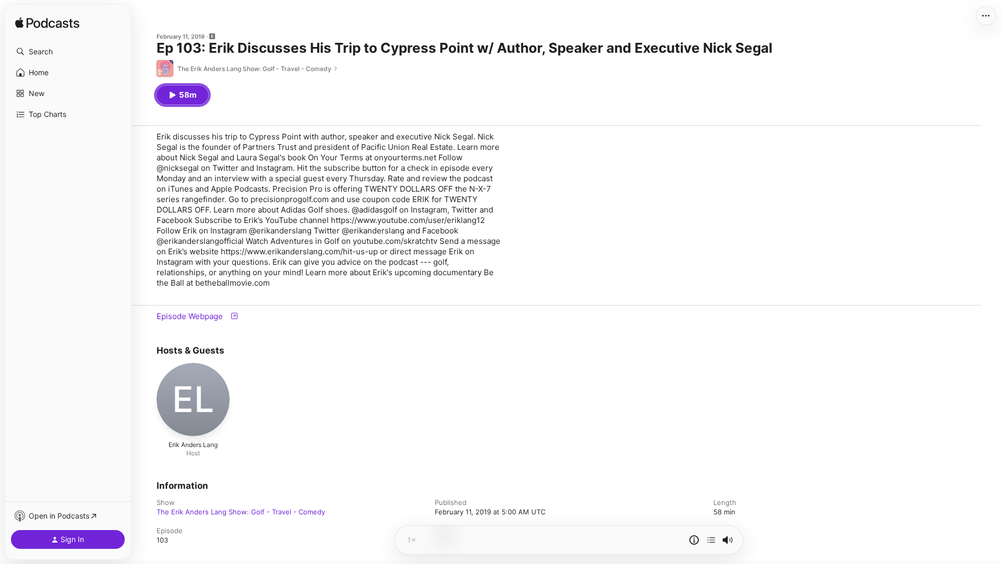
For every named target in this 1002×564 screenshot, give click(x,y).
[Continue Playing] (711, 540)
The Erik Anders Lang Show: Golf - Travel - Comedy (241, 512)
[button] (67, 52)
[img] (47, 23)
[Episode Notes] (694, 540)
